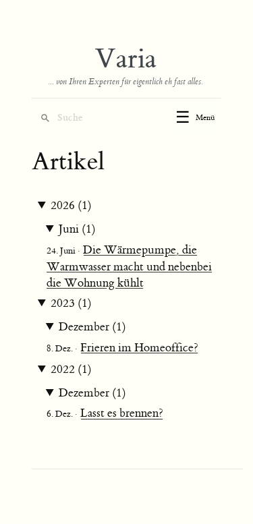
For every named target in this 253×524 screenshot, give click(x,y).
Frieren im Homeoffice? (139, 348)
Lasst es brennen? (121, 413)
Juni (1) (77, 229)
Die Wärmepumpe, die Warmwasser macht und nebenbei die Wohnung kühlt (129, 267)
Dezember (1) (92, 327)
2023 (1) (71, 303)
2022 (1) (71, 369)
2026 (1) (71, 205)
